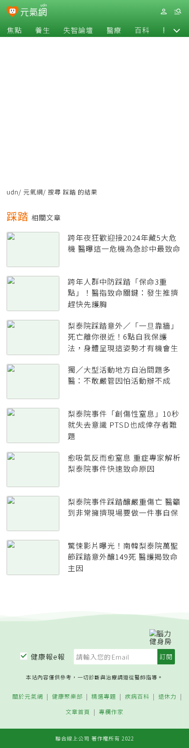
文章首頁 (77, 712)
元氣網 (33, 191)
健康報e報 (48, 656)
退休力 (167, 696)
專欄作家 (111, 712)
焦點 (14, 30)
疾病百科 (137, 696)
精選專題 (103, 696)
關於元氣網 (27, 696)
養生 (42, 30)
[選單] (177, 11)
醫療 (113, 30)
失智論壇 (78, 30)
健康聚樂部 (67, 696)
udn (12, 191)
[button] (176, 30)
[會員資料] (163, 11)
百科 (141, 30)
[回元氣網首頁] (34, 11)
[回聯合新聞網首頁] (12, 12)
